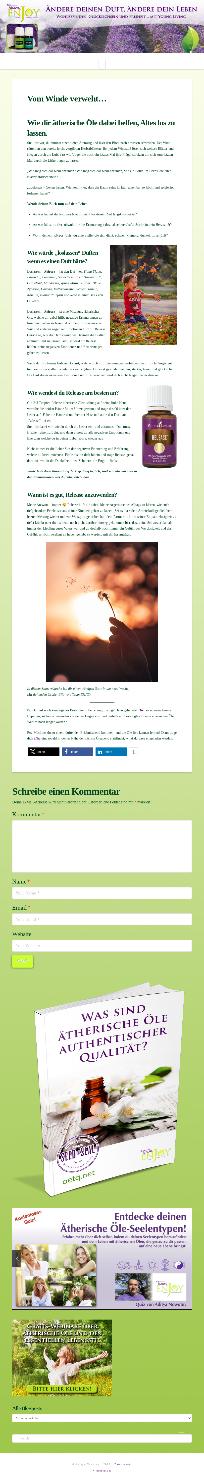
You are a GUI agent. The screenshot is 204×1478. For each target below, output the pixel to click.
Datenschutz (123, 1464)
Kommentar (28, 814)
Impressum (103, 1470)
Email (21, 907)
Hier (141, 710)
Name (21, 881)
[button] (102, 64)
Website (22, 934)
